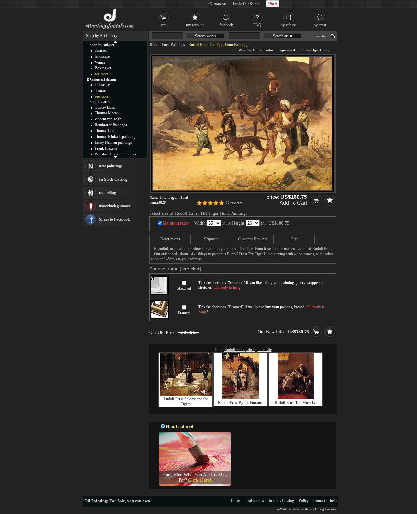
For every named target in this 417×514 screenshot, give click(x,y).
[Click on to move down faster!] (115, 156)
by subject (288, 25)
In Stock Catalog (113, 179)
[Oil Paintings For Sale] (110, 29)
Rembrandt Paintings (111, 125)
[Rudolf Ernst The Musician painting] (296, 397)
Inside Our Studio (246, 4)
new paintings (110, 166)
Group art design (103, 79)
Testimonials (254, 500)
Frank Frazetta (106, 148)
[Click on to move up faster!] (115, 41)
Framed (184, 313)
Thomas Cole (105, 130)
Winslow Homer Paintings (115, 154)
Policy (304, 500)
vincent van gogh (108, 119)
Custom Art (217, 4)
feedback (226, 25)
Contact (319, 500)
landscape (102, 56)
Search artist (282, 36)
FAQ (257, 25)
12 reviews (234, 203)
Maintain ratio (176, 223)
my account (195, 25)
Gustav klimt (105, 107)
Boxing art (103, 68)
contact (322, 36)
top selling (107, 192)
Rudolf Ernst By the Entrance (240, 402)
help (333, 500)
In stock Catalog (281, 500)
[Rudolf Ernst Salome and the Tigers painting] (186, 394)
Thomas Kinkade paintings (115, 136)
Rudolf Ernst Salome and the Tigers (186, 401)
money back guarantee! (115, 206)
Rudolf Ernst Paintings (167, 44)
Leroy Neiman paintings (113, 142)
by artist (320, 25)
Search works (205, 36)
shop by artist (100, 101)
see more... (103, 74)
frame (235, 500)
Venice (100, 62)
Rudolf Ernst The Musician (296, 402)
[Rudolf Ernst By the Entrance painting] (240, 397)
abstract (101, 50)
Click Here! (199, 480)
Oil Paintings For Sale (104, 500)
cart (163, 25)
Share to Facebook (114, 219)
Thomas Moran (107, 113)
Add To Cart (293, 203)
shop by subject (102, 45)
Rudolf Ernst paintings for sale (248, 349)
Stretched (184, 288)
